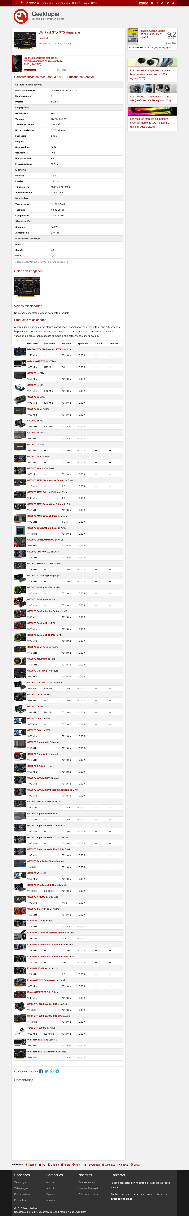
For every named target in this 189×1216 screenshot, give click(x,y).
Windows (110, 1164)
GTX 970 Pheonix (36, 754)
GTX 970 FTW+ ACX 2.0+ (40, 563)
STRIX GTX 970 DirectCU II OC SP (44, 1016)
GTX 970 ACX (34, 456)
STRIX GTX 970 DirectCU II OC (42, 1004)
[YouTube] (162, 3)
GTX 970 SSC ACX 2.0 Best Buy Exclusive (48, 789)
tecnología (152, 47)
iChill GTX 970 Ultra (37, 968)
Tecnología (47, 2)
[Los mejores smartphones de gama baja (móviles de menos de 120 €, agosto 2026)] (152, 62)
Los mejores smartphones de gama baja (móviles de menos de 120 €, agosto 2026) (150, 74)
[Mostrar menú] (16, 3)
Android (32, 1164)
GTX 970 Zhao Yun (36, 909)
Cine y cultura (22, 1194)
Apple (67, 1164)
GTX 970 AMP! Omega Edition (42, 516)
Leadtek (44, 38)
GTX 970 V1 (33, 873)
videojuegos (165, 47)
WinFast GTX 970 (36, 1039)
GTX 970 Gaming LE (37, 623)
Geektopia (31, 3)
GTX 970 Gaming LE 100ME (41, 635)
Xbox (78, 1164)
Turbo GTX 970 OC (36, 1028)
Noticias (51, 1182)
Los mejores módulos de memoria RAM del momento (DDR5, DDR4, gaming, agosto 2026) (149, 122)
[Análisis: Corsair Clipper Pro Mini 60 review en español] (133, 36)
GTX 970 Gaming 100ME (39, 587)
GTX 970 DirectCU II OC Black (42, 528)
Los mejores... (29, 70)
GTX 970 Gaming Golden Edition (43, 611)
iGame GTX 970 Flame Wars (41, 980)
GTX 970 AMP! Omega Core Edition (45, 504)
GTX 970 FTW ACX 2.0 (38, 551)
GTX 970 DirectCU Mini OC (40, 539)
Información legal (88, 1188)
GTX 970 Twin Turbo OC (39, 861)
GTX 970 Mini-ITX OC (38, 682)
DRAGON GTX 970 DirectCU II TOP (44, 349)
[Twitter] (168, 3)
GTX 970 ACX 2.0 (36, 468)
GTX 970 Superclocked (39, 813)
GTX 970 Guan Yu (36, 647)
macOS (124, 1164)
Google (55, 1164)
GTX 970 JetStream (37, 658)
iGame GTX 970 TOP (37, 992)
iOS (43, 1164)
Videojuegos (63, 2)
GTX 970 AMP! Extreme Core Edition (45, 480)
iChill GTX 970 (34, 920)
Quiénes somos (86, 1182)
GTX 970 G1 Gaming (37, 575)
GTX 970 (31, 373)
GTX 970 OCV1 (34, 718)
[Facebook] (152, 3)
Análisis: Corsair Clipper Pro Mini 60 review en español (152, 34)
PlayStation (93, 1164)
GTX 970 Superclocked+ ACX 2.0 (44, 849)
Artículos (51, 1188)
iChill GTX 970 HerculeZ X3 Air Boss (45, 944)
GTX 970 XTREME (36, 897)
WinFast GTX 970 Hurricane (59, 32)
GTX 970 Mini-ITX (36, 670)
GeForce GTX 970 (36, 361)
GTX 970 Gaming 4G (37, 599)
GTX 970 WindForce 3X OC (41, 885)
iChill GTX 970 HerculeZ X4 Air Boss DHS (47, 956)
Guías (86, 2)
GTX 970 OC (33, 694)
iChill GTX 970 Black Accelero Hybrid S (46, 932)
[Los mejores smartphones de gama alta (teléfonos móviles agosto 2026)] (152, 88)
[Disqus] (68, 1123)
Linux (137, 1164)
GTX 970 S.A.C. (35, 766)
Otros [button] (94, 2)
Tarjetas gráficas (62, 43)
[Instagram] (157, 3)
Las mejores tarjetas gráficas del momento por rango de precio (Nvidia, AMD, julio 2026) (43, 61)
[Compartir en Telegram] (58, 1071)
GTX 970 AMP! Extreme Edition (43, 492)
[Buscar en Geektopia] (173, 3)
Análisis (50, 1200)
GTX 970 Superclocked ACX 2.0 (43, 837)
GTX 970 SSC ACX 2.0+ (39, 801)
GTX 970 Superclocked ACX (41, 825)
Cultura (76, 2)
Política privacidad (88, 1194)
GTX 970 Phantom (36, 742)
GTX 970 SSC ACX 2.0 (38, 778)
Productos (44, 43)
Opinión (50, 1194)
